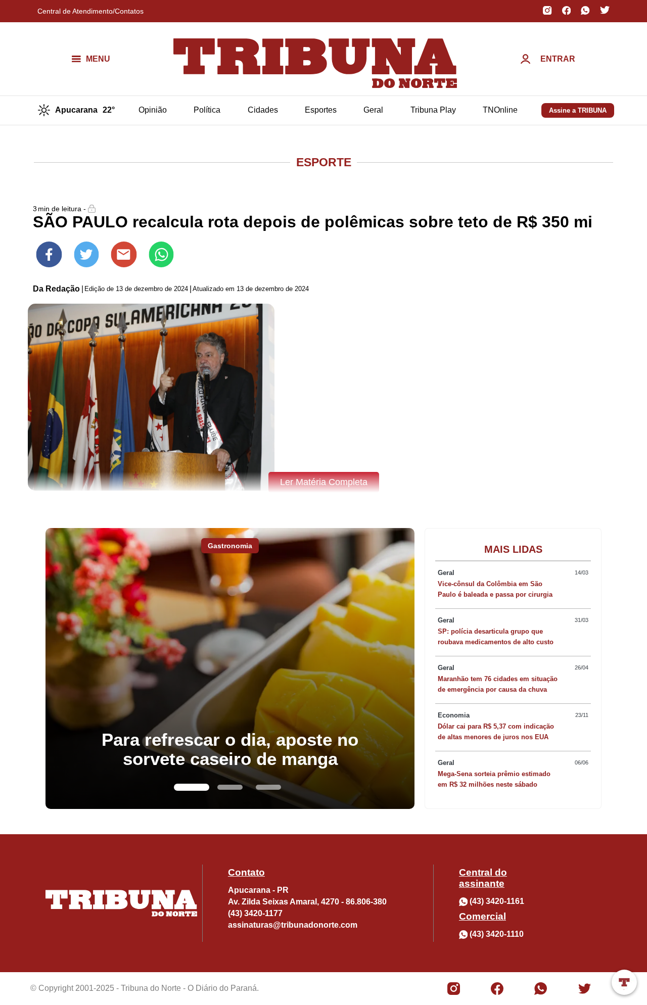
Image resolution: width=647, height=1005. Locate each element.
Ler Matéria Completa (323, 482)
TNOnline (500, 110)
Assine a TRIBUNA (578, 110)
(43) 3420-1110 (497, 934)
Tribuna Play (433, 110)
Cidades (263, 110)
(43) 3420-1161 (497, 901)
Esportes (321, 110)
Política (207, 110)
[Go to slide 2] (230, 787)
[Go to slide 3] (268, 787)
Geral (373, 110)
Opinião (152, 110)
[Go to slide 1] (191, 787)
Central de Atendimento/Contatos (90, 11)
